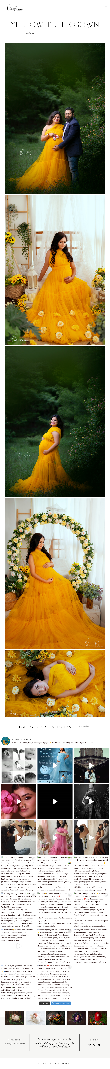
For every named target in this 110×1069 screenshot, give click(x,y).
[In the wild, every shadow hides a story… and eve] (18, 982)
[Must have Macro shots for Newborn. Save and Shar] (18, 765)
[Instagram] (94, 1045)
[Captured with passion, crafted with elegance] (18, 801)
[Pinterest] (99, 1045)
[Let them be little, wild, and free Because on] (91, 873)
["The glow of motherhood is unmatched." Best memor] (91, 946)
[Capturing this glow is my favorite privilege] (55, 946)
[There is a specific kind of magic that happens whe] (91, 837)
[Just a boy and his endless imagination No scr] (55, 873)
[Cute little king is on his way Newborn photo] (91, 909)
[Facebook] (89, 1045)
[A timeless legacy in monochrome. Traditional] (91, 801)
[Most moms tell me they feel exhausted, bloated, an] (55, 837)
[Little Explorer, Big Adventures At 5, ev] (18, 909)
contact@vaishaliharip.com (14, 1043)
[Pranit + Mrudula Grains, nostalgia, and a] (91, 765)
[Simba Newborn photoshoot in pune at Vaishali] (55, 909)
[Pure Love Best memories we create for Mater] (55, 982)
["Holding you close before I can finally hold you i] (18, 873)
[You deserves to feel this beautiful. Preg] (55, 765)
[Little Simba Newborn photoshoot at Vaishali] (18, 946)
